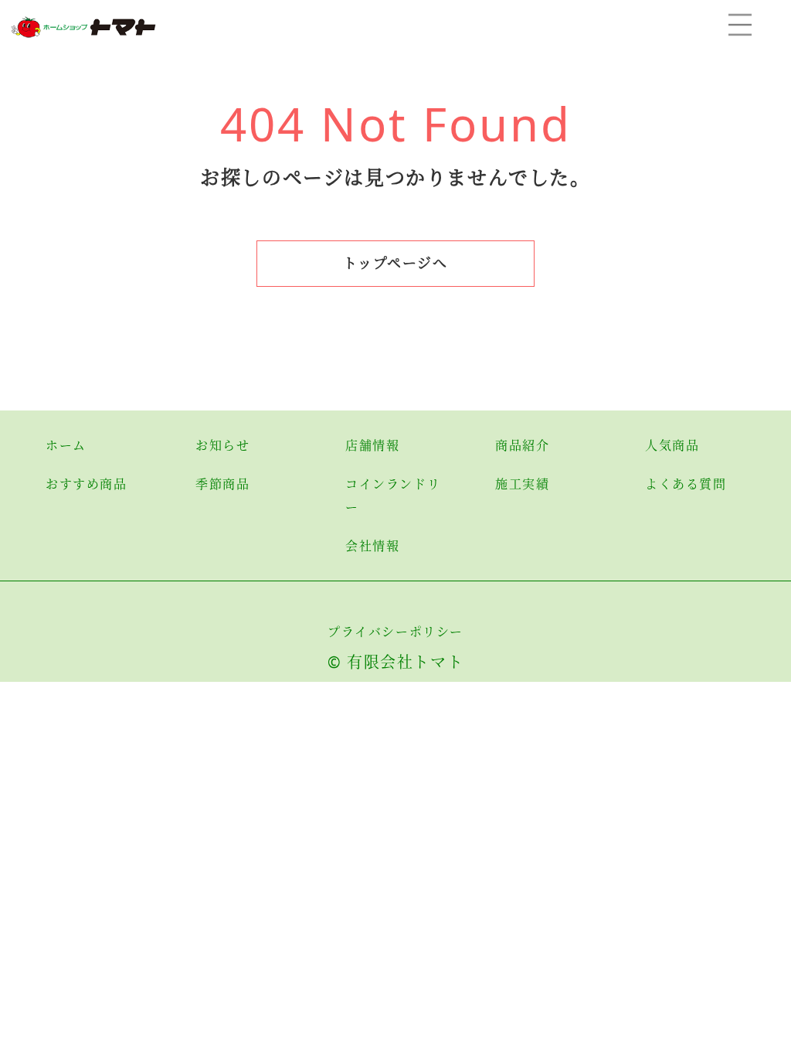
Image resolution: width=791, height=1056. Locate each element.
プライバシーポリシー (395, 631)
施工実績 (522, 483)
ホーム (66, 445)
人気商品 (672, 445)
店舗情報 (372, 445)
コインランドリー (392, 495)
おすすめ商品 (86, 483)
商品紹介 (522, 445)
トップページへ (395, 263)
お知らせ (222, 445)
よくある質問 (686, 483)
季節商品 (222, 483)
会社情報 (372, 545)
